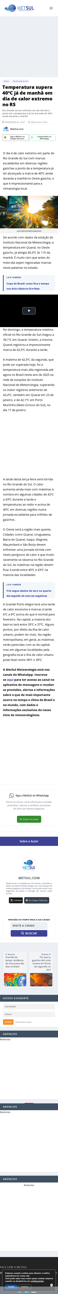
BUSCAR (31, 933)
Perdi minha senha (23, 1022)
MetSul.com (16, 129)
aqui (10, 680)
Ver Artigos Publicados (38, 900)
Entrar (8, 1022)
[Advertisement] (29, 47)
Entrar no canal (30, 819)
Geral (6, 81)
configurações (37, 1281)
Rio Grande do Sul (20, 81)
